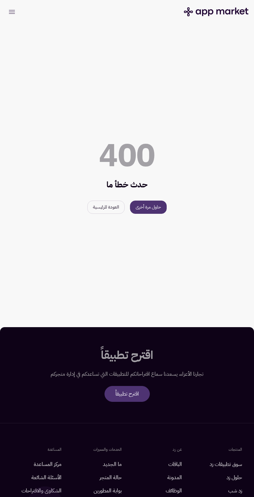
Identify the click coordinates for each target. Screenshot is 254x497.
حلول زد (234, 477)
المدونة (174, 477)
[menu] (12, 12)
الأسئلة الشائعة (46, 477)
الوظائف (174, 491)
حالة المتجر (111, 477)
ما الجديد (112, 464)
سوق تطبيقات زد (226, 464)
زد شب (235, 491)
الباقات (175, 464)
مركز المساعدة (48, 464)
